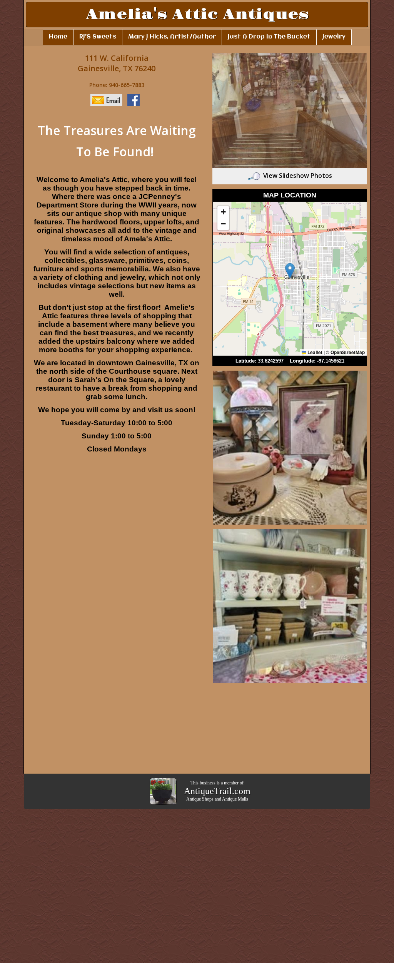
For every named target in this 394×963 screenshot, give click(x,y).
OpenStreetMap (348, 352)
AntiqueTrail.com (217, 791)
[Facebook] (135, 99)
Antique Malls (235, 799)
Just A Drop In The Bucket (269, 37)
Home (58, 37)
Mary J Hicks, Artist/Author (172, 37)
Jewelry (334, 37)
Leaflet (314, 352)
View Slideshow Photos (297, 175)
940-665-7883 (126, 85)
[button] (290, 271)
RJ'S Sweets (97, 37)
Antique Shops (200, 799)
